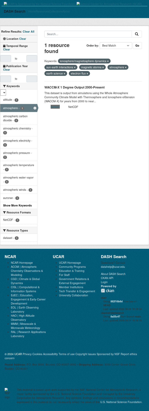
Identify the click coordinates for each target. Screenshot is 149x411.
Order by (92, 45)
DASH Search (14, 11)
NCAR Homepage (22, 262)
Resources (42, 11)
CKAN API (107, 278)
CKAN (107, 291)
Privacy (27, 354)
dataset (55, 107)
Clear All (28, 31)
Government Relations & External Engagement (74, 281)
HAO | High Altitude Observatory (23, 318)
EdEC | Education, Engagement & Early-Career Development (28, 299)
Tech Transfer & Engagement (77, 291)
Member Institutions (71, 287)
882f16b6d (117, 301)
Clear (22, 39)
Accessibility (50, 354)
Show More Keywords (17, 205)
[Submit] (137, 34)
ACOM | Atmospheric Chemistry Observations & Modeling (27, 271)
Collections (55, 11)
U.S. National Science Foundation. (121, 402)
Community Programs (72, 267)
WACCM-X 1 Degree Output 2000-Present (74, 87)
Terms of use (67, 354)
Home (32, 11)
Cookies (37, 354)
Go (137, 45)
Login (104, 282)
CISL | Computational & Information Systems (25, 289)
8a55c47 (115, 316)
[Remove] (108, 61)
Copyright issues (85, 354)
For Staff (64, 275)
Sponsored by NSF (108, 354)
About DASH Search (113, 274)
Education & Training (71, 271)
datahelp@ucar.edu (113, 267)
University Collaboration (73, 295)
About (66, 11)
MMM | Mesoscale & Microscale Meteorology (25, 326)
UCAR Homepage (70, 262)
